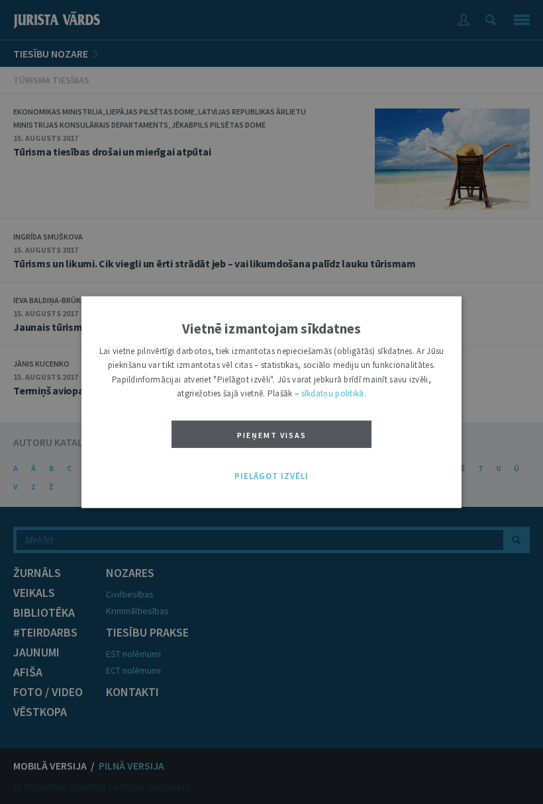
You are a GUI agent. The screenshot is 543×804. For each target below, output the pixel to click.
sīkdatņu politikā (332, 393)
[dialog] (271, 402)
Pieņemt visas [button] (272, 434)
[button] (271, 476)
